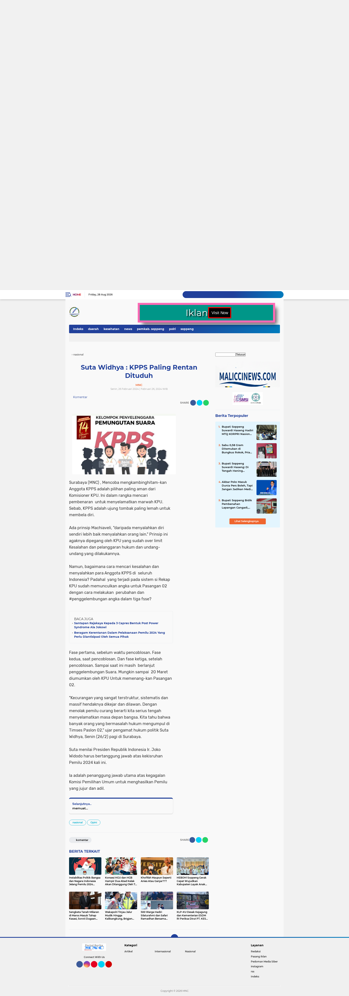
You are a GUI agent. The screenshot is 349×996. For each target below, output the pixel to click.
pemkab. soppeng (150, 329)
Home (77, 294)
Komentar (79, 397)
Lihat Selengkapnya (246, 521)
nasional (78, 822)
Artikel (128, 951)
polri (172, 329)
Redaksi (256, 951)
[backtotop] (174, 937)
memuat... (80, 808)
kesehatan (111, 329)
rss (252, 971)
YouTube (111, 969)
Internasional (163, 951)
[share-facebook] (193, 403)
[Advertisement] (121, 15)
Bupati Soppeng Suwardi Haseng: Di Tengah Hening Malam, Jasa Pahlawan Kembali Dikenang (237, 467)
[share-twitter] (199, 403)
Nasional (190, 951)
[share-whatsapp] (206, 403)
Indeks (78, 329)
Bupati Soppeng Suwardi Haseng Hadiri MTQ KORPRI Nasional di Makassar (237, 430)
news (128, 329)
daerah (93, 329)
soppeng (187, 329)
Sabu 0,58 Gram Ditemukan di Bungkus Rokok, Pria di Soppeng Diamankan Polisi (236, 448)
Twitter (103, 969)
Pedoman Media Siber (264, 961)
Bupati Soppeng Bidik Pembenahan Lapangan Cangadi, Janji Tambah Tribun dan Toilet (237, 504)
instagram (257, 966)
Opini (93, 822)
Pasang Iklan (259, 956)
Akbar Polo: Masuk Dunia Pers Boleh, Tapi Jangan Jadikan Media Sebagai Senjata (237, 485)
